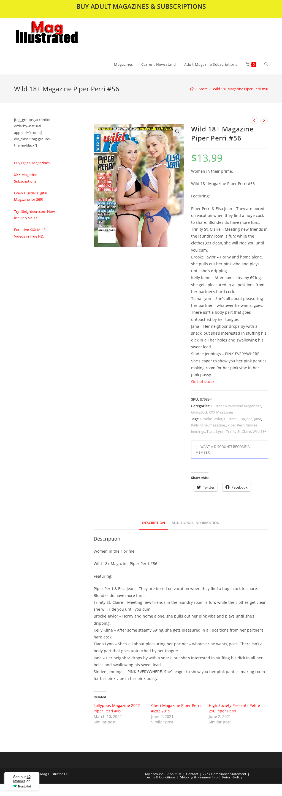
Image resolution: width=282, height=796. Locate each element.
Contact (192, 774)
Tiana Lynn (215, 431)
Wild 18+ (259, 431)
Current (230, 418)
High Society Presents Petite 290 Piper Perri (234, 708)
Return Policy (232, 777)
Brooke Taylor (211, 418)
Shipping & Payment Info (199, 777)
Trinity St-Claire (238, 431)
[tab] (153, 523)
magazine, (217, 425)
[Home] (192, 88)
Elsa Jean (245, 418)
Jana (257, 418)
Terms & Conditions (160, 777)
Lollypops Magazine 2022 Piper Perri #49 (117, 708)
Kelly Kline (199, 425)
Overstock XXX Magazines (212, 412)
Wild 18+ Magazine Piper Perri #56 (240, 88)
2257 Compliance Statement (224, 774)
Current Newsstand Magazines (236, 405)
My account (154, 774)
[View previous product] (254, 120)
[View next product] (264, 120)
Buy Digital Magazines (32, 162)
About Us (174, 774)
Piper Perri (236, 425)
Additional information (195, 522)
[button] (61, 36)
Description (153, 522)
